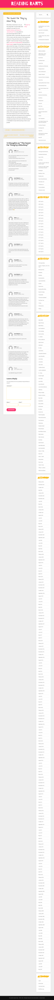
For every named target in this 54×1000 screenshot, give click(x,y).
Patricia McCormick (42, 417)
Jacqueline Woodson (42, 353)
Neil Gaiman (41, 406)
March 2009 (41, 908)
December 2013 (41, 749)
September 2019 (41, 559)
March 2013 (41, 774)
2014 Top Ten (41, 234)
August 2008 (41, 927)
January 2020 (41, 557)
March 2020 (41, 551)
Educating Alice (41, 278)
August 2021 (41, 515)
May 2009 (40, 902)
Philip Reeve (41, 423)
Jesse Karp (41, 359)
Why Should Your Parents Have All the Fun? (43, 134)
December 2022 (41, 495)
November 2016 (41, 651)
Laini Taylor (41, 378)
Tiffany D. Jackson (42, 467)
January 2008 (41, 947)
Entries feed (41, 983)
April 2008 (40, 938)
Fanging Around (41, 68)
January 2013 (41, 779)
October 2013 (41, 754)
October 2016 (41, 654)
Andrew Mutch (42, 997)
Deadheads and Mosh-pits (43, 66)
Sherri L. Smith (41, 456)
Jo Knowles (41, 361)
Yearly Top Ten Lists (42, 140)
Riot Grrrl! (40, 103)
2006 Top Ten (41, 212)
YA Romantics (41, 305)
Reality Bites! (41, 100)
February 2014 (41, 743)
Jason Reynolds (41, 356)
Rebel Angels (10, 44)
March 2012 (41, 807)
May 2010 (40, 869)
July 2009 (40, 896)
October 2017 (41, 621)
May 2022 (40, 504)
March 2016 (41, 674)
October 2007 (41, 955)
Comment (9, 386)
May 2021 (40, 523)
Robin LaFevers (41, 437)
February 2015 (41, 710)
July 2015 (40, 696)
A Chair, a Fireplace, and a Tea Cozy (44, 266)
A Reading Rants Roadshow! (44, 39)
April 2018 (40, 607)
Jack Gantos (41, 350)
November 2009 (41, 885)
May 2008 (40, 935)
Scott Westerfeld (42, 448)
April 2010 (40, 871)
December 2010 (41, 849)
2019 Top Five (41, 248)
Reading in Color (42, 173)
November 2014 (41, 718)
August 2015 (41, 693)
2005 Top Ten (41, 209)
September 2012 (41, 791)
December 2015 (41, 682)
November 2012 (41, 785)
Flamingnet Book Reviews (43, 151)
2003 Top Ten (41, 204)
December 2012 (41, 782)
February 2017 (41, 643)
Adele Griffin (41, 320)
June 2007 (40, 966)
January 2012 (41, 813)
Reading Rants (27, 3)
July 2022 (40, 501)
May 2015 (40, 701)
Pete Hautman (41, 420)
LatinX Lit (40, 92)
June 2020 (40, 543)
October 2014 (41, 721)
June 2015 (40, 699)
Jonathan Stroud (42, 367)
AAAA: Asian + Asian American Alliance (42, 54)
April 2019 (40, 573)
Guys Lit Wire (41, 157)
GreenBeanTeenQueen (43, 154)
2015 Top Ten (41, 237)
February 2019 (41, 579)
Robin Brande (41, 434)
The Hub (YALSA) (42, 187)
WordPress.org (41, 989)
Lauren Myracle (41, 384)
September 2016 (41, 657)
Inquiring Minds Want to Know (44, 82)
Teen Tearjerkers (42, 118)
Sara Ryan (40, 439)
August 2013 (41, 760)
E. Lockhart (41, 336)
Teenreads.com (41, 181)
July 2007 (40, 963)
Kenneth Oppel (41, 375)
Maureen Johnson (42, 395)
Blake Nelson (41, 325)
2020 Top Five (41, 251)
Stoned (40, 115)
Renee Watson (41, 428)
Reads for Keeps (42, 292)
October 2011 (41, 821)
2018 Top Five (41, 246)
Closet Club (41, 63)
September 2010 (41, 857)
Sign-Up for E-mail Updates (43, 30)
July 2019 (40, 565)
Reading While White (42, 289)
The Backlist (41, 294)
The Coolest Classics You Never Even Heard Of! (43, 122)
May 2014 (40, 735)
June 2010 (40, 866)
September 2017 (41, 623)
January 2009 (41, 913)
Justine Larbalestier (42, 370)
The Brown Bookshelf (42, 297)
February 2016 (41, 676)
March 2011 (41, 841)
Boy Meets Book (41, 60)
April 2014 (40, 738)
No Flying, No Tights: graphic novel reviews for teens (44, 167)
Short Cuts (40, 106)
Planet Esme (41, 286)
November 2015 (41, 685)
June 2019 (40, 568)
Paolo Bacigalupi (42, 414)
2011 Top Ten (41, 226)
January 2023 (41, 493)
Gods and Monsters (42, 71)
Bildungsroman (41, 269)
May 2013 (40, 768)
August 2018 (41, 596)
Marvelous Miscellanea (43, 95)
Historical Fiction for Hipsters (44, 77)
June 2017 (40, 632)
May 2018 (40, 604)
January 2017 (41, 646)
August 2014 (41, 727)
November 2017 (41, 618)
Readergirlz (41, 170)
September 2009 (41, 891)
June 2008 (40, 933)
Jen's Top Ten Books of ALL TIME (43, 89)
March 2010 (41, 874)
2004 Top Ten (41, 207)
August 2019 (41, 562)
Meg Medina (41, 400)
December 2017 (41, 615)
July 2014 (40, 729)
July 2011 (40, 830)
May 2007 (40, 969)
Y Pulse (40, 303)
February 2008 (41, 944)
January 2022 (41, 509)
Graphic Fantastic (42, 74)
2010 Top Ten (41, 223)
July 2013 (40, 763)
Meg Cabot (40, 398)
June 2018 (40, 601)
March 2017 (41, 640)
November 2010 (41, 852)
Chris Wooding (41, 331)
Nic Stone (40, 409)
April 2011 (40, 838)
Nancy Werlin (41, 403)
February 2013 (41, 777)
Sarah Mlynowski (42, 445)
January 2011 (41, 846)
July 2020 (40, 540)
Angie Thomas (41, 322)
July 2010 (40, 863)
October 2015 (41, 688)
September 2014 (41, 724)
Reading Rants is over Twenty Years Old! (44, 27)
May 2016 (40, 668)
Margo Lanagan (41, 392)
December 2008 (41, 916)
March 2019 (41, 576)
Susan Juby (41, 462)
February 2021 (41, 529)
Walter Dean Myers (42, 470)
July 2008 (40, 930)
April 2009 (40, 905)
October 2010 (41, 855)
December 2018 (41, 584)
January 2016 (41, 679)
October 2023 (41, 487)
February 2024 (41, 481)
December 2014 (41, 715)
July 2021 (40, 518)
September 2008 (41, 924)
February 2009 (41, 910)
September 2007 (41, 958)
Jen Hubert (18, 13)
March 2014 (41, 740)
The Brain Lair (41, 184)
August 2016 (41, 660)
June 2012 (40, 799)
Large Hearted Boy (42, 280)
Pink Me (40, 283)
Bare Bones (41, 57)
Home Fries (41, 80)
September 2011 (41, 824)
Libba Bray (40, 389)
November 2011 (41, 818)
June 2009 (40, 899)
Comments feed (41, 986)
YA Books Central (42, 190)
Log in (40, 980)
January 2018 (41, 612)
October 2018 (41, 590)
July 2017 (40, 629)
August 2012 (41, 793)
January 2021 (41, 532)
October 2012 (41, 788)
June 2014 (40, 732)
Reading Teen (41, 176)
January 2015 (41, 713)
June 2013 (40, 766)
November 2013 (41, 752)
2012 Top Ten (41, 229)
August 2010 (41, 860)
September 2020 (41, 537)
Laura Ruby (41, 381)
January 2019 (41, 582)
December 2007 (41, 949)
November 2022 (41, 498)
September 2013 (41, 757)
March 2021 (41, 526)
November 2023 (41, 484)
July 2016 (40, 662)
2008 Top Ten (41, 218)
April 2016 (40, 671)
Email (20, 402)
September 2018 (41, 593)
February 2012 (41, 810)
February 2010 (41, 877)
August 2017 (41, 626)
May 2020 (40, 545)
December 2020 (41, 534)
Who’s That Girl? (41, 32)
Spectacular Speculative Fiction (43, 112)
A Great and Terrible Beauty (15, 42)
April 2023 (40, 490)
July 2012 (40, 796)
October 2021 (41, 512)
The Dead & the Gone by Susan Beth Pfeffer (11, 136)
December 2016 (41, 649)
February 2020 (41, 554)
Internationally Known (42, 85)
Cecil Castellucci (42, 328)
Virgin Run (40, 130)
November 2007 (41, 952)
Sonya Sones (41, 459)
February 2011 (41, 844)
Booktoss (40, 275)
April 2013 (40, 771)
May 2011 (40, 835)
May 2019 (40, 571)
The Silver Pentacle (42, 125)
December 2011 (41, 816)
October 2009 (41, 888)
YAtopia (40, 308)
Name (8, 402)
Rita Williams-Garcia (42, 431)
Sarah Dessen (41, 442)
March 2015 (41, 707)
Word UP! (40, 137)
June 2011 (40, 832)
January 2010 (41, 880)
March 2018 (41, 610)
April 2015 (40, 704)
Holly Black (41, 345)
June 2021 (40, 520)
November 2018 (41, 587)
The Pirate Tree (41, 300)
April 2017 (40, 637)
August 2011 (41, 827)
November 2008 (41, 919)
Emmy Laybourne (42, 339)
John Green (41, 364)
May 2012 (40, 802)
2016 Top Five (41, 240)
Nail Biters (40, 97)
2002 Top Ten (41, 201)
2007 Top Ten (41, 215)
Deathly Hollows (10, 30)
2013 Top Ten (41, 232)
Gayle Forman (41, 342)
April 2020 (40, 548)
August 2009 (41, 894)
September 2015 (41, 690)
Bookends (40, 272)
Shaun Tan (40, 453)
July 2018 (40, 598)
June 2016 (40, 665)
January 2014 (41, 746)
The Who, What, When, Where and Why (44, 36)
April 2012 (40, 805)
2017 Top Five (41, 243)
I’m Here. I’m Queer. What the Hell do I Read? (44, 163)
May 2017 (40, 635)
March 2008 (41, 941)
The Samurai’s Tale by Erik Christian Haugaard (27, 136)
